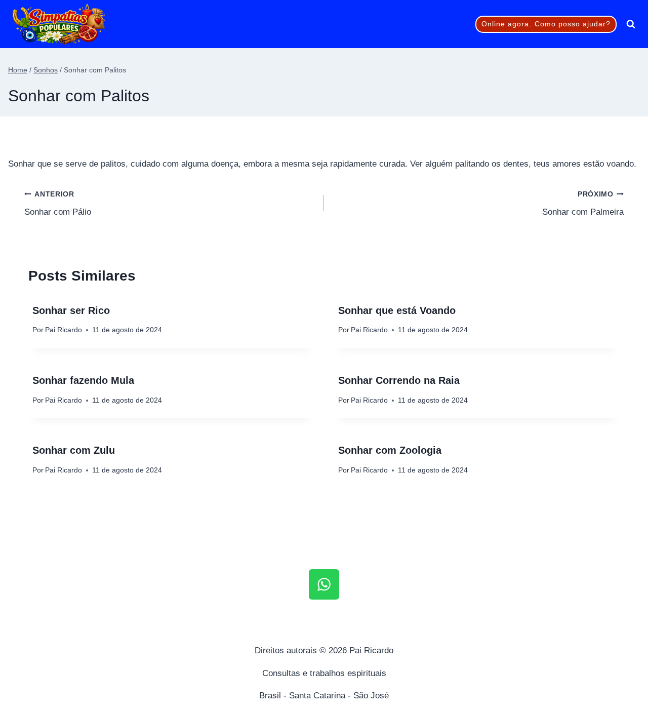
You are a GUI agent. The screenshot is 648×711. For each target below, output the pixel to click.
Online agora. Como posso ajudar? (546, 24)
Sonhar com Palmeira (583, 203)
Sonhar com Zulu (73, 450)
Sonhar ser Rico (71, 310)
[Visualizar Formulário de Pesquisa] (631, 24)
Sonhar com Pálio (57, 203)
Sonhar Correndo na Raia (399, 380)
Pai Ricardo (63, 330)
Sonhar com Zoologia (389, 450)
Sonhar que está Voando (397, 310)
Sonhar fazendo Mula (83, 380)
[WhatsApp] (324, 584)
